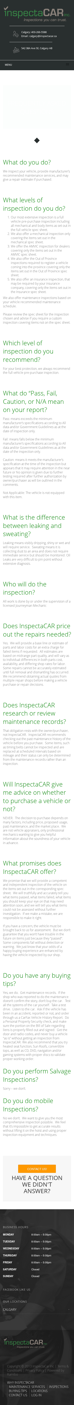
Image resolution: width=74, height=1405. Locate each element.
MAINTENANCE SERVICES (27, 1387)
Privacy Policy (34, 1370)
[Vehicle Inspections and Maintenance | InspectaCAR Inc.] (27, 1339)
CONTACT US (18, 1395)
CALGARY (9, 1309)
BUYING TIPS (18, 1391)
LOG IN (36, 1395)
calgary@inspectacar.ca (43, 36)
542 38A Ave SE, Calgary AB (36, 48)
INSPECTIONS (58, 1387)
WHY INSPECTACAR (20, 1382)
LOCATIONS (39, 1391)
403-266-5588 (39, 32)
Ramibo (12, 1374)
